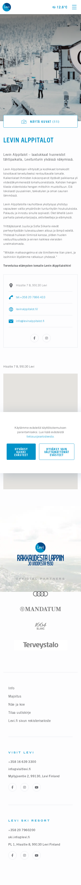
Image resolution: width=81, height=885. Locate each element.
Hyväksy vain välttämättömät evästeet (56, 452)
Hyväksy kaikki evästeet (21, 452)
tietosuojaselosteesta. (41, 436)
